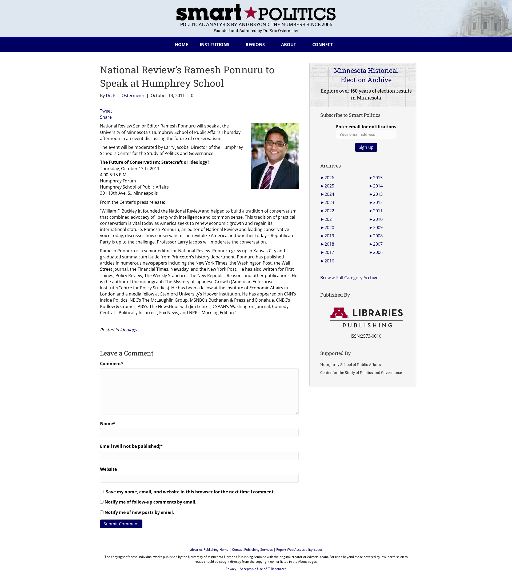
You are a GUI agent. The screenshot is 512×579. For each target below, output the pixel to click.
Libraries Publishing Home (209, 549)
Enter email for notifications (366, 127)
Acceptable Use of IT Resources (263, 568)
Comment (111, 363)
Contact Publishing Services (252, 549)
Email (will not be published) (131, 446)
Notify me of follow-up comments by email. (151, 502)
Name (107, 423)
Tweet (106, 111)
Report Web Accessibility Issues (299, 549)
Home (181, 44)
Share (106, 117)
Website (108, 469)
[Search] (407, 44)
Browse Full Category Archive (349, 278)
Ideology (128, 330)
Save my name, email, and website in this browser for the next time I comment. (190, 492)
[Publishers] (366, 318)
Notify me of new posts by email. (139, 512)
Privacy (231, 568)
